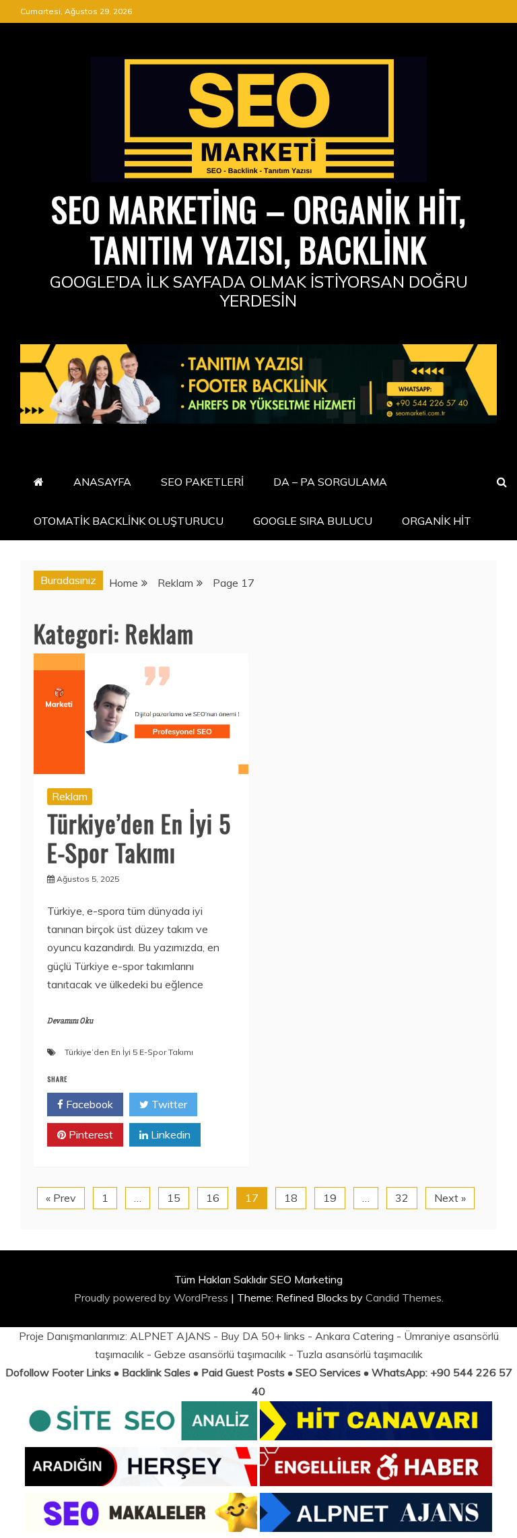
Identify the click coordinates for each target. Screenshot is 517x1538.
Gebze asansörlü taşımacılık (220, 1354)
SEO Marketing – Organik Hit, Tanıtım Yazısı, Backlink (258, 228)
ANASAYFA (102, 481)
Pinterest (89, 1134)
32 (402, 1198)
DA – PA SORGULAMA (330, 481)
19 (330, 1198)
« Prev (61, 1198)
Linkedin (169, 1134)
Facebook (88, 1104)
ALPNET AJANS (170, 1336)
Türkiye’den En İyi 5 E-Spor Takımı (139, 837)
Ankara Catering (354, 1336)
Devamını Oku (70, 1021)
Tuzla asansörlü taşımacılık (359, 1354)
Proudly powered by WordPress (152, 1297)
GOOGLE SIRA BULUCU (312, 520)
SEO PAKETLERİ (202, 481)
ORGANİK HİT (436, 520)
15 (173, 1198)
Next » (450, 1198)
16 (212, 1198)
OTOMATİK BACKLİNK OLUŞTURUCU (128, 520)
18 (291, 1198)
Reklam (70, 796)
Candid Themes (404, 1297)
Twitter (168, 1104)
